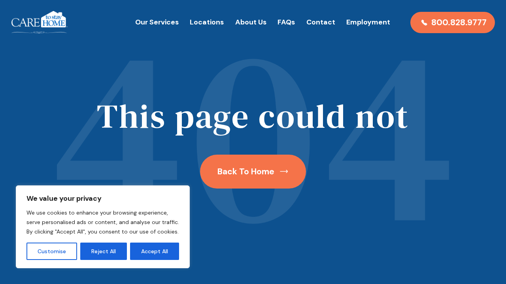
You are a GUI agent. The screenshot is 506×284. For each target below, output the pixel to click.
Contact (320, 22)
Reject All (103, 251)
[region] (103, 226)
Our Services (157, 22)
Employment (368, 22)
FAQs (286, 22)
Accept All (154, 251)
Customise (52, 251)
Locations (207, 22)
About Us (250, 22)
